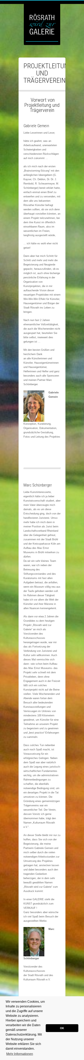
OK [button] (62, 1028)
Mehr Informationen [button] (19, 1054)
